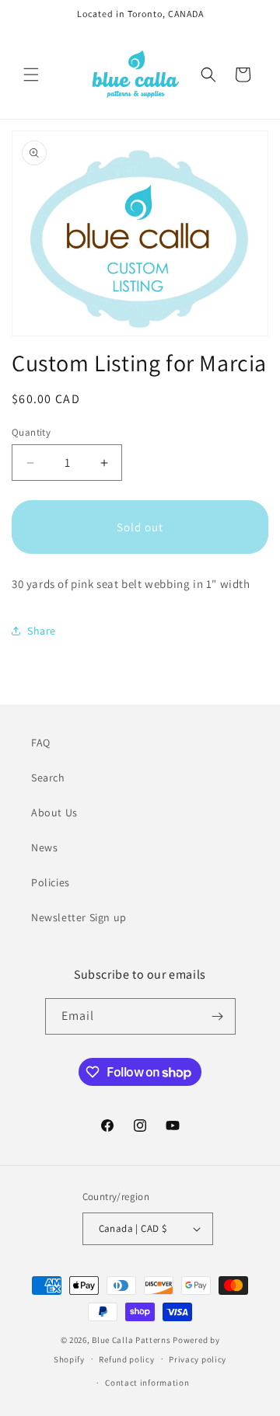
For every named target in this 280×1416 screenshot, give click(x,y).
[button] (31, 74)
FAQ (41, 743)
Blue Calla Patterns (131, 1339)
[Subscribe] (218, 1016)
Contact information (147, 1382)
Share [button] (41, 631)
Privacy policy (197, 1359)
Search (48, 778)
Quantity (31, 432)
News (44, 847)
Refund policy (126, 1359)
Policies (50, 882)
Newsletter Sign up (79, 917)
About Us (54, 812)
